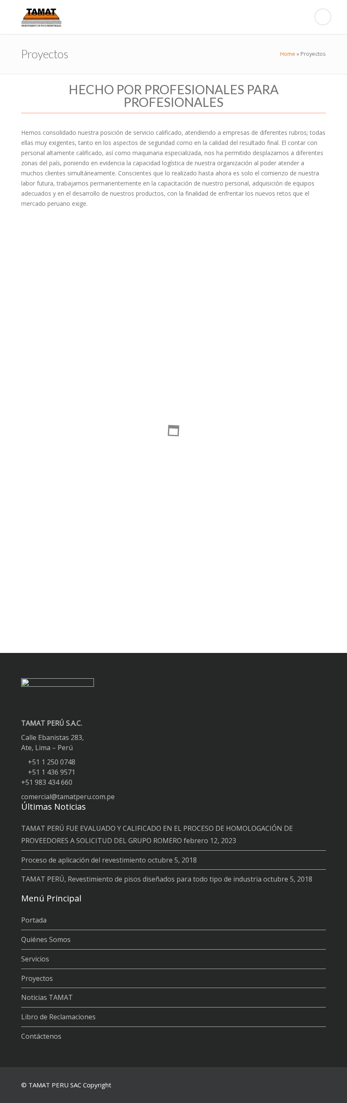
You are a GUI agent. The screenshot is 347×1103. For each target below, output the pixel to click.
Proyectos (37, 978)
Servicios (35, 959)
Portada (34, 920)
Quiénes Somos (46, 939)
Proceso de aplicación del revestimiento (83, 860)
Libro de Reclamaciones (58, 1016)
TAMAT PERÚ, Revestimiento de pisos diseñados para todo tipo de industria (141, 879)
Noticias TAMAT (47, 997)
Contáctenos (41, 1036)
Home (287, 53)
